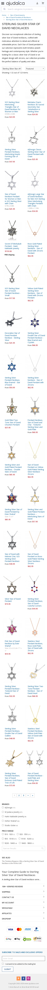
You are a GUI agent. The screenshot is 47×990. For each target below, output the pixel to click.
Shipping (6, 892)
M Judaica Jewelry (13, 812)
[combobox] (23, 9)
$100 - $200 (27, 838)
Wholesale (7, 908)
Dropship (6, 918)
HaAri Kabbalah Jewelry (15, 816)
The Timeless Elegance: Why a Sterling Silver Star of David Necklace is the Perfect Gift (23, 862)
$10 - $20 (10, 834)
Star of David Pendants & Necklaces (18, 17)
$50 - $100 (11, 838)
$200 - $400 (11, 843)
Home (4, 15)
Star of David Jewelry (17, 15)
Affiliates (6, 913)
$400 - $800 (28, 843)
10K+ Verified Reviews (12, 886)
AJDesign (10, 807)
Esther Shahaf (12, 821)
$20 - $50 (25, 834)
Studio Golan (11, 825)
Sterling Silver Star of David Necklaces (19, 20)
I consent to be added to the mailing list (20, 964)
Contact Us (8, 897)
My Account (8, 902)
